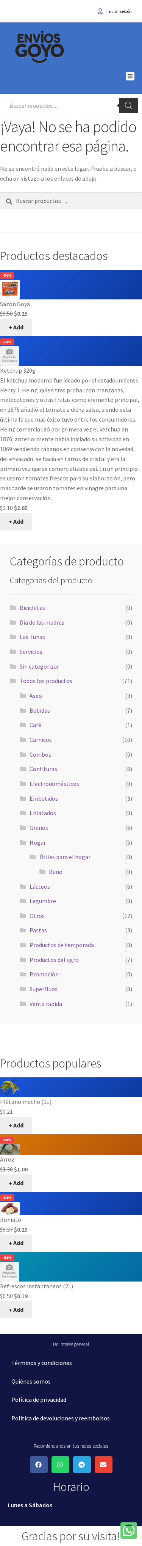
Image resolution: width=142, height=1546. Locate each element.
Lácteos (40, 886)
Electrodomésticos (54, 783)
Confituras (43, 769)
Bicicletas (32, 607)
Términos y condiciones (41, 1363)
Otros (37, 915)
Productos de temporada (62, 945)
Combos (40, 754)
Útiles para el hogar (65, 857)
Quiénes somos (31, 1381)
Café (35, 725)
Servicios (31, 651)
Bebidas (40, 710)
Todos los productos (46, 681)
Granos (39, 827)
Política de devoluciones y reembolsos (60, 1418)
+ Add (16, 327)
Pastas (38, 930)
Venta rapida (46, 1004)
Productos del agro (54, 959)
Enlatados (43, 813)
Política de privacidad (38, 1399)
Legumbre (43, 901)
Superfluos (44, 989)
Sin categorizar (39, 666)
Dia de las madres (42, 622)
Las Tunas (32, 637)
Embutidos (44, 798)
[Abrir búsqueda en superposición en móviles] (71, 105)
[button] (130, 76)
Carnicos (41, 739)
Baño (55, 871)
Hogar (38, 842)
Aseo (36, 695)
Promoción (44, 974)
